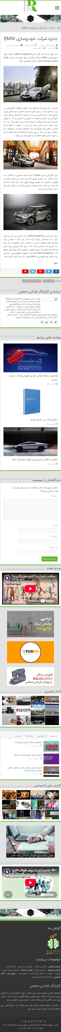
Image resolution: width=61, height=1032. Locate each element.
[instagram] (22, 1021)
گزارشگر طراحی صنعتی (47, 45)
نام (56, 525)
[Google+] (41, 1021)
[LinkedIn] (28, 1021)
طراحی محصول (54, 970)
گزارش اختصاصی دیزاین (41, 977)
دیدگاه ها (29, 736)
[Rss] (44, 1021)
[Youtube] (25, 1021)
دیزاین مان (11, 973)
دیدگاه (54, 496)
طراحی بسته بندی (25, 966)
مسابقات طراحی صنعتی (32, 281)
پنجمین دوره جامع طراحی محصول (28, 755)
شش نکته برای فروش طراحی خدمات (32, 855)
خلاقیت (49, 973)
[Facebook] (38, 1021)
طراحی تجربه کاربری (10, 970)
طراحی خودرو (48, 281)
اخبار (52, 28)
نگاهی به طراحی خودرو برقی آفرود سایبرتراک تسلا (35, 460)
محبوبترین (42, 736)
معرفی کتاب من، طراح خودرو (44, 420)
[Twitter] (35, 1021)
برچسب (18, 736)
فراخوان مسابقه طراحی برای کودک (28, 742)
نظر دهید (51, 48)
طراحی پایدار (40, 970)
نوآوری (57, 973)
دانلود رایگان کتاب (37, 973)
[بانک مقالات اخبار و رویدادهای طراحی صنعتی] (30, 6)
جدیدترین (54, 736)
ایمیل (54, 536)
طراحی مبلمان (40, 966)
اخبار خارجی (11, 45)
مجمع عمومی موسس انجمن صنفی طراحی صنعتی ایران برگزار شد (24, 769)
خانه (59, 28)
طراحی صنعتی (54, 966)
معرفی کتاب (22, 973)
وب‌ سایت (54, 547)
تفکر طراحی (10, 966)
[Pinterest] (31, 1021)
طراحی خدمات (27, 970)
